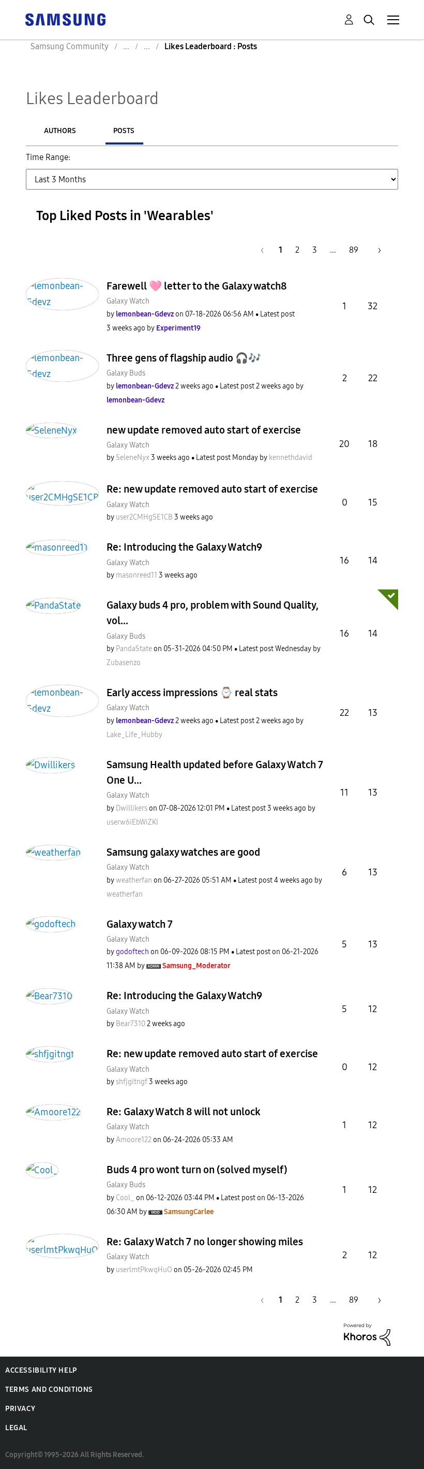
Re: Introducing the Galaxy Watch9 (184, 547)
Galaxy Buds (126, 373)
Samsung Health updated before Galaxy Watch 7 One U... (215, 772)
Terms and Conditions (49, 1389)
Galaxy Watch (128, 301)
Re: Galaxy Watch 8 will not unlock (184, 1111)
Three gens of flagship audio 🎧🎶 (184, 358)
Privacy (20, 1408)
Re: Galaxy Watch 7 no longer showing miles (205, 1241)
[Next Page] (376, 250)
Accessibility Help (41, 1370)
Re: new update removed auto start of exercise (212, 489)
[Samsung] (65, 19)
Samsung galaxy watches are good (183, 852)
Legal (16, 1427)
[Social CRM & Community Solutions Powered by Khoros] (367, 1333)
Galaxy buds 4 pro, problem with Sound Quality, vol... (213, 613)
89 (353, 250)
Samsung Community (70, 46)
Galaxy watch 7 (140, 924)
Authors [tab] (60, 130)
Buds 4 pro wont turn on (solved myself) (197, 1169)
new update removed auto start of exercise (204, 430)
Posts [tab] (123, 130)
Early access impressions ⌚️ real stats (192, 692)
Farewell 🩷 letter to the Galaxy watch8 (197, 286)
